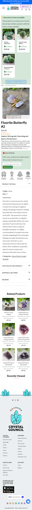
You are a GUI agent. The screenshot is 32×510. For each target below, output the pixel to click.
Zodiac (4, 445)
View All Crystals (7, 439)
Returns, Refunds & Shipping (8, 471)
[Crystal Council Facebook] (18, 400)
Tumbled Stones (22, 446)
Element (5, 455)
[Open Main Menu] (3, 8)
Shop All (20, 441)
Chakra (5, 447)
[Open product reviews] (5, 134)
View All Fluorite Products (16, 81)
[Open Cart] (29, 9)
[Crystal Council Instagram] (16, 400)
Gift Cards (5, 475)
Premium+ (26, 6)
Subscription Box (22, 438)
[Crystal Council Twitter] (13, 400)
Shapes (19, 448)
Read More (25, 148)
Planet (4, 450)
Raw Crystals (21, 443)
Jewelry (20, 451)
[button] (28, 501)
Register (20, 467)
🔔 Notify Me (8, 167)
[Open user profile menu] (26, 9)
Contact (5, 465)
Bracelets (20, 454)
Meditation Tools (22, 456)
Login (19, 465)
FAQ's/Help (6, 467)
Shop (2, 85)
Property (5, 453)
